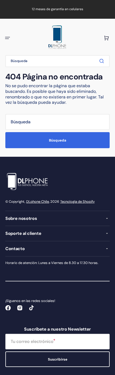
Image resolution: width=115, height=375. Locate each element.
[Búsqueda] (103, 61)
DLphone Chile (37, 201)
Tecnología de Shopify (77, 201)
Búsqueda (57, 140)
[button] (7, 38)
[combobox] (57, 61)
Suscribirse (57, 359)
